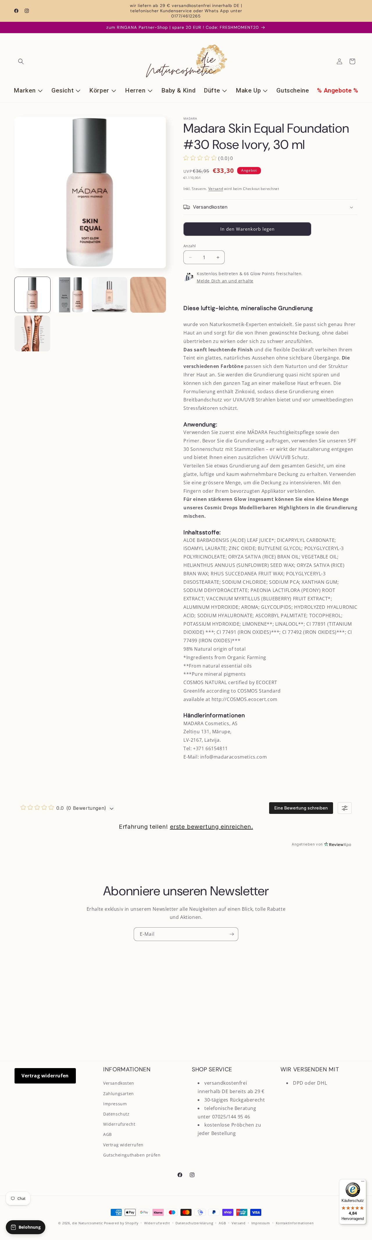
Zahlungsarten (118, 1093)
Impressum (115, 1103)
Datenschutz (116, 1114)
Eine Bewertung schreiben (301, 807)
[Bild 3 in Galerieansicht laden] (110, 295)
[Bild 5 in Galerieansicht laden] (32, 333)
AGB (107, 1134)
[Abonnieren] (231, 934)
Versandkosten (118, 1083)
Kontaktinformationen (295, 1223)
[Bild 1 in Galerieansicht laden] (32, 295)
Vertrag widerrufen (45, 1075)
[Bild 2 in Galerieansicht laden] (71, 295)
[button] (21, 61)
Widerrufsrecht (119, 1124)
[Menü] (362, 1182)
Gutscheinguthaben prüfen (131, 1155)
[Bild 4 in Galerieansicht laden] (148, 295)
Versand (215, 188)
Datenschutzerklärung (194, 1223)
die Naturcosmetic (87, 1223)
